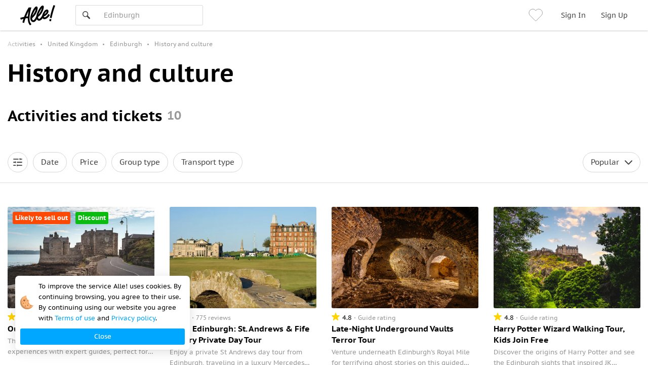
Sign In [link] (573, 15)
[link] (537, 15)
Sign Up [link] (614, 15)
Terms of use (75, 318)
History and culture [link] (183, 44)
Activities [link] (21, 44)
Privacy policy (133, 318)
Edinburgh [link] (126, 44)
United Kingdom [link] (73, 44)
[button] (18, 162)
